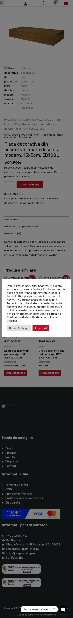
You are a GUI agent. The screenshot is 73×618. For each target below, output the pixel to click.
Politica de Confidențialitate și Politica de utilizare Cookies (34, 317)
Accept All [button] (41, 328)
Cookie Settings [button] (18, 328)
